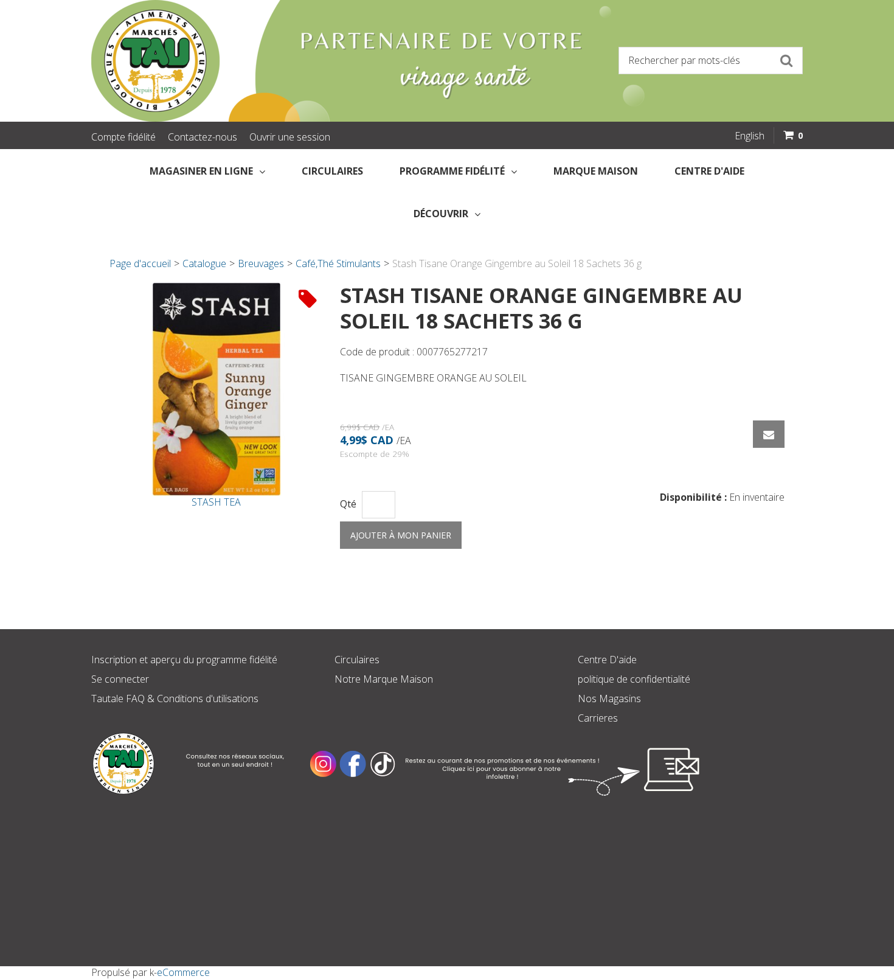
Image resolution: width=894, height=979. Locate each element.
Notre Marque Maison (383, 679)
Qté (348, 504)
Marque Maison (595, 171)
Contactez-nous (202, 137)
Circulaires (332, 171)
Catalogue (204, 263)
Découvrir (441, 213)
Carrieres (598, 718)
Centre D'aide (607, 659)
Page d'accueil (140, 263)
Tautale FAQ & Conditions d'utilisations (174, 698)
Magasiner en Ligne (201, 171)
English (749, 135)
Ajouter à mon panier (400, 535)
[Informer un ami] (769, 434)
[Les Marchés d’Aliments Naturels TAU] (264, 61)
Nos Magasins (609, 698)
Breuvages (261, 263)
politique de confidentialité (634, 679)
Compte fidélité (123, 137)
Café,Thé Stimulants (338, 263)
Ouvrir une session (289, 137)
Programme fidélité (452, 171)
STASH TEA (216, 502)
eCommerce (183, 972)
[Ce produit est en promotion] (308, 298)
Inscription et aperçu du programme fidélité (184, 659)
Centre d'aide (709, 171)
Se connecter (120, 679)
